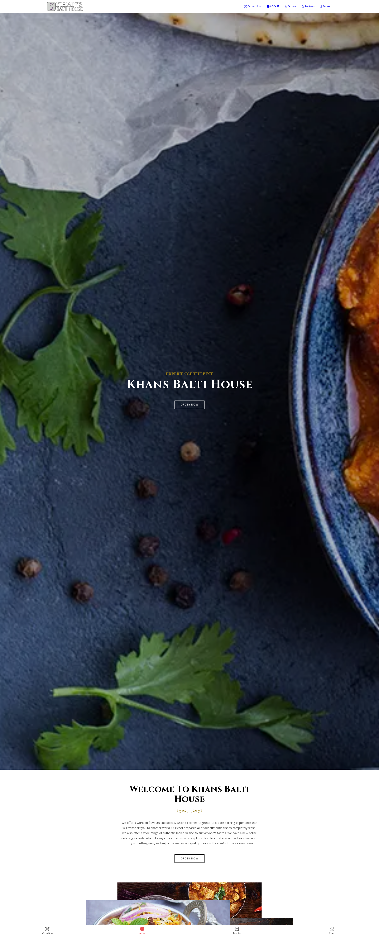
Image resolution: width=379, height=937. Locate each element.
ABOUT (274, 6)
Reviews (310, 6)
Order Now (255, 6)
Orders (292, 6)
